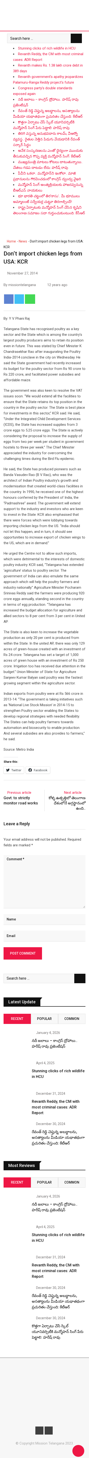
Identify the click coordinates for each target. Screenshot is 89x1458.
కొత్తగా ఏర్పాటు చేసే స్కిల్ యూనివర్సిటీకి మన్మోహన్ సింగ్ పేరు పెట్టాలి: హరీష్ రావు (58, 1332)
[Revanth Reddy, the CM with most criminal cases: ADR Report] (16, 1104)
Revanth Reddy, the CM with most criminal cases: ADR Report (56, 1107)
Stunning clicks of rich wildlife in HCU (46, 48)
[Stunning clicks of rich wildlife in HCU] (16, 1073)
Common (71, 1019)
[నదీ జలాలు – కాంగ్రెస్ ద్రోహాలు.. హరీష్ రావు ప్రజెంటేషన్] (16, 1043)
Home (11, 241)
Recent (17, 1019)
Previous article (19, 792)
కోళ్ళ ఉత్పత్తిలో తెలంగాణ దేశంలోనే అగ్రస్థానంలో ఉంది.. (67, 803)
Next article (73, 792)
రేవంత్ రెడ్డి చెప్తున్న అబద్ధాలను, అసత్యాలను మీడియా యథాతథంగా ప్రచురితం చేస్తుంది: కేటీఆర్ (58, 1137)
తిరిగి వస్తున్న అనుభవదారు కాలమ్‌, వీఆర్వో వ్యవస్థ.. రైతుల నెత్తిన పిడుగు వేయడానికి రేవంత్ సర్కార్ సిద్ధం (46, 139)
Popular (44, 1019)
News (23, 241)
